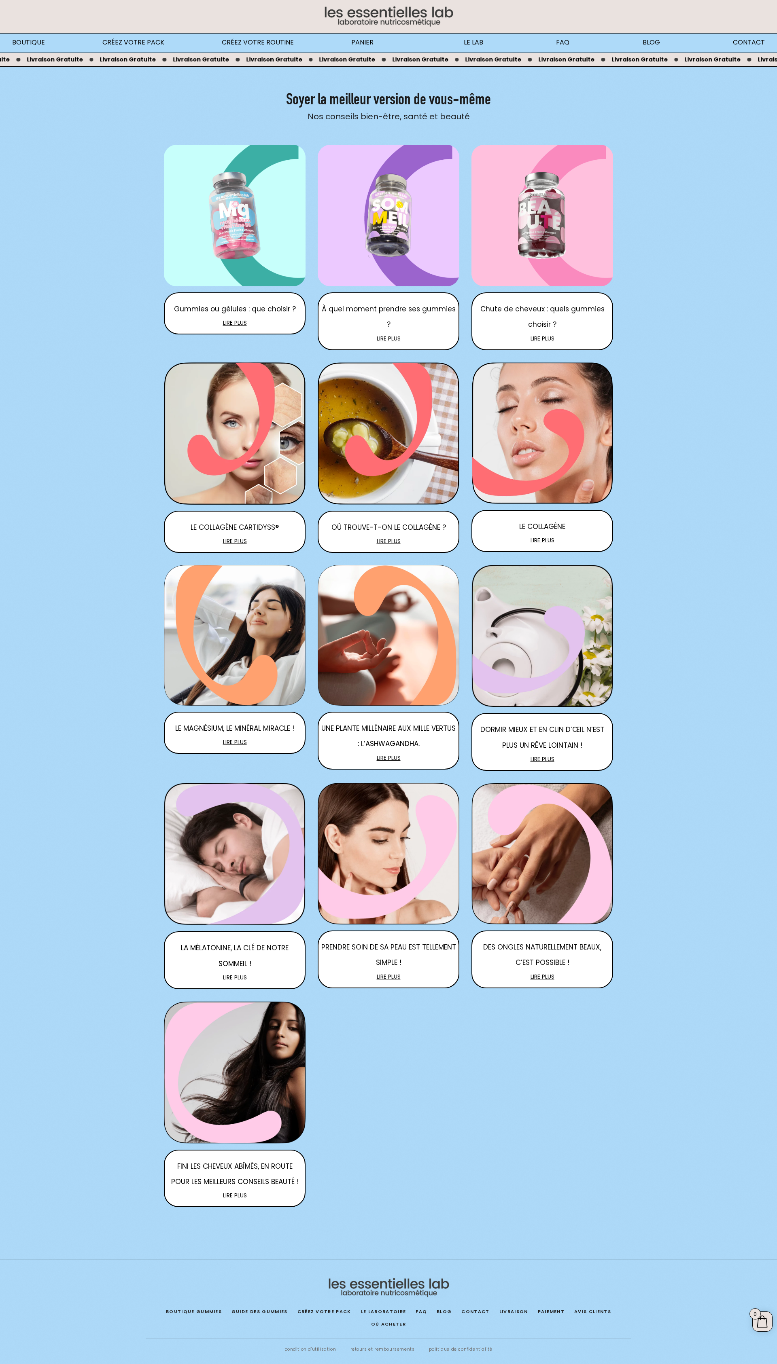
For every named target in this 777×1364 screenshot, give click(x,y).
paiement (551, 1311)
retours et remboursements (382, 1349)
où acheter (388, 1324)
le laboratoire (383, 1311)
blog (444, 1311)
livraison (513, 1311)
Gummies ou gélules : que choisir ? (235, 309)
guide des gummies (259, 1311)
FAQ (562, 42)
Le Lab (473, 42)
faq (421, 1311)
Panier (362, 42)
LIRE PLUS (235, 323)
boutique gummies (194, 1311)
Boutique (28, 42)
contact (475, 1311)
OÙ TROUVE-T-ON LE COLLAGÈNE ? (388, 527)
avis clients (592, 1311)
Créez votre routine (258, 42)
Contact (749, 42)
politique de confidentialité (461, 1349)
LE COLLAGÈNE (542, 526)
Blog (651, 42)
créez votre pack (324, 1311)
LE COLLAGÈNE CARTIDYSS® (235, 527)
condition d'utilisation (310, 1349)
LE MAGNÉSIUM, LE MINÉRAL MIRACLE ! (234, 728)
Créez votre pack (133, 42)
